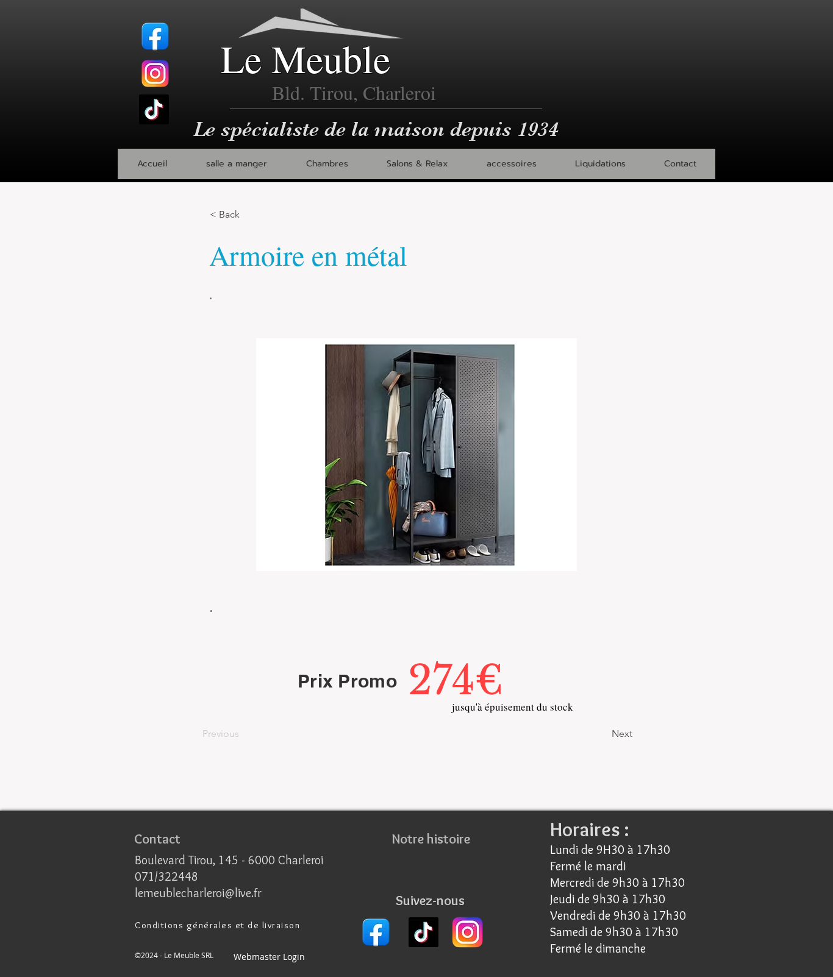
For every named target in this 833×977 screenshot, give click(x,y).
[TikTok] (154, 109)
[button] (236, 164)
